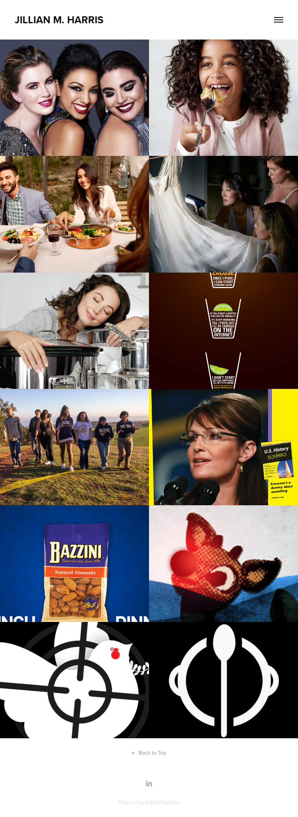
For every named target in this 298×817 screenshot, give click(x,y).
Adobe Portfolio (162, 802)
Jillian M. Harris (59, 19)
